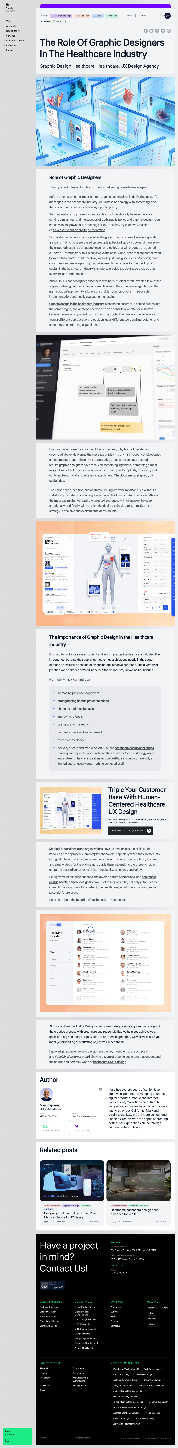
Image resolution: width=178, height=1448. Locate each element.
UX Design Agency (140, 66)
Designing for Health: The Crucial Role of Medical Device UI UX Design (72, 1215)
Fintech (43, 1373)
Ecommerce (78, 1368)
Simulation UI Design (49, 1321)
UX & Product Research (85, 1329)
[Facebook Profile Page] (146, 31)
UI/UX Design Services (85, 1319)
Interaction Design (121, 1418)
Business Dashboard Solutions (127, 1413)
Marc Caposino (50, 1105)
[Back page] (167, 16)
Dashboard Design (144, 1374)
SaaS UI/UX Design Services (126, 1396)
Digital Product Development (81, 1313)
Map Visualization (48, 1316)
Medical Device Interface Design (127, 1391)
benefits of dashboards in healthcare (100, 900)
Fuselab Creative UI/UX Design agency (79, 1026)
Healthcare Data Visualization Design (129, 1407)
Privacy (43, 1438)
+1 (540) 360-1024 (48, 1116)
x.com (165, 1307)
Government (78, 1373)
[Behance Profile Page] (163, 31)
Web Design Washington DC (126, 1369)
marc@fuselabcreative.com (84, 1116)
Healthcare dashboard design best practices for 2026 (134, 1212)
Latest (9, 50)
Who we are (116, 1307)
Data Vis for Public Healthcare (151, 1385)
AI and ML (44, 1368)
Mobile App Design (121, 1374)
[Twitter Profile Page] (151, 31)
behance (152, 1318)
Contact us (115, 1326)
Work (9, 21)
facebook (152, 1307)
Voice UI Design (153, 1413)
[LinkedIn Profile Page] (157, 31)
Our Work (115, 1311)
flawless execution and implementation (79, 230)
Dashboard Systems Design (125, 1380)
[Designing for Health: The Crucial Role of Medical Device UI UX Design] (72, 1180)
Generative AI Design (158, 1402)
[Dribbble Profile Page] (169, 31)
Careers (114, 1321)
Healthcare (107, 66)
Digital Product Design (85, 1307)
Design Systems (82, 1333)
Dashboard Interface (49, 1307)
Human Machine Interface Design (128, 1402)
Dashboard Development (86, 1343)
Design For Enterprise (122, 1385)
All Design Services (84, 1347)
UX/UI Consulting (83, 1324)
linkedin (151, 1313)
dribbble (152, 1324)
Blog (113, 1316)
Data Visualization (48, 1311)
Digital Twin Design (48, 1326)
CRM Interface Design (145, 1418)
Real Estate (45, 1385)
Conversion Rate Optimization (126, 1424)
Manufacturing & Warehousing (80, 1379)
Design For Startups (152, 1380)
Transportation (79, 1385)
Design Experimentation (86, 1338)
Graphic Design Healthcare (67, 66)
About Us (11, 26)
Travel (42, 1390)
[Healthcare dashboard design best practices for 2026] (138, 1180)
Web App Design (151, 1369)
